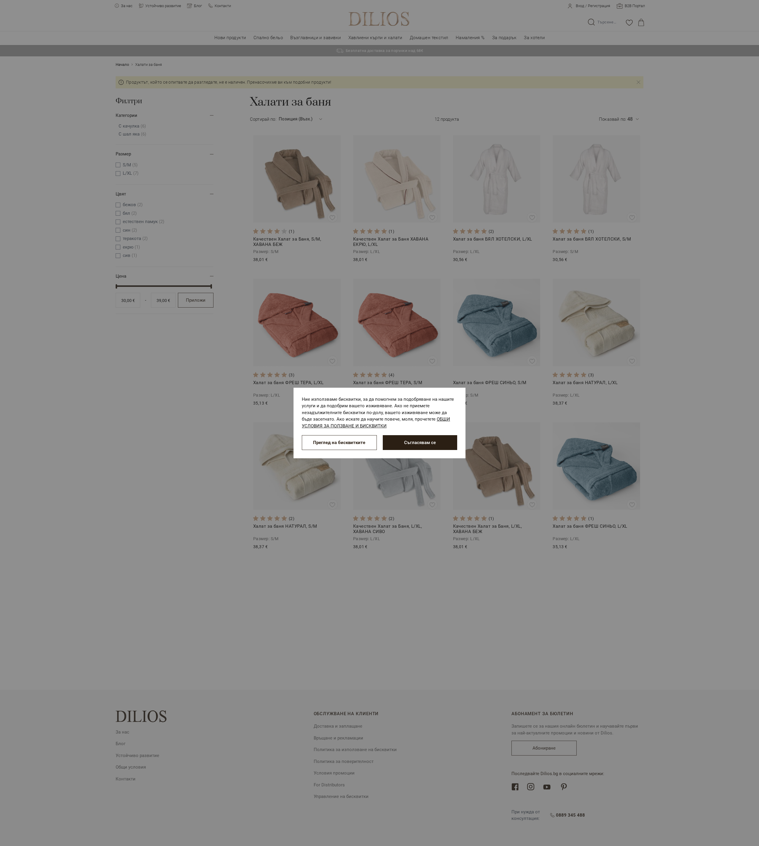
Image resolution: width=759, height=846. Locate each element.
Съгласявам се (420, 442)
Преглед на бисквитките (339, 442)
